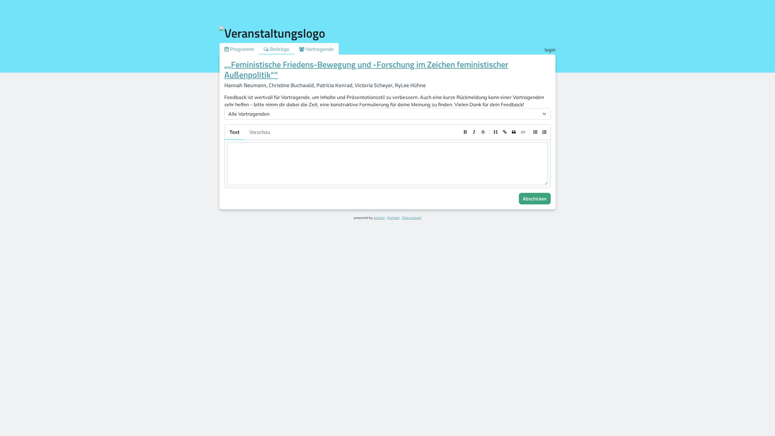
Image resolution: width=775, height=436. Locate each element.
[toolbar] (504, 132)
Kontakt (394, 218)
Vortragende (319, 49)
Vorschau (259, 132)
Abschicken (535, 198)
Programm (241, 49)
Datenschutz (411, 218)
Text (234, 132)
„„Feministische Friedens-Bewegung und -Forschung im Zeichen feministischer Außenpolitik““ (366, 69)
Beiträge (279, 49)
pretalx (379, 218)
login (550, 50)
